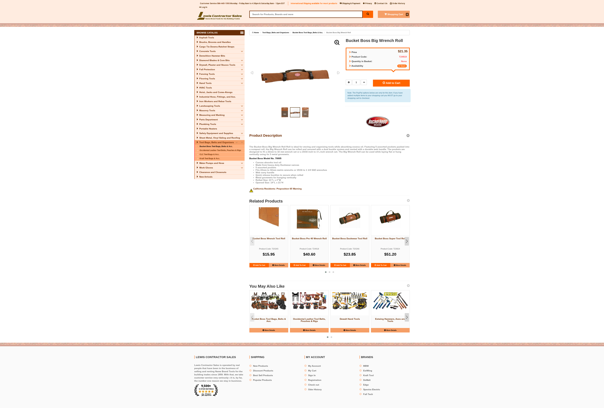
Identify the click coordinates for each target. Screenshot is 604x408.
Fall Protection (207, 69)
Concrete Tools (207, 51)
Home (256, 32)
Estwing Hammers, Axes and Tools (390, 320)
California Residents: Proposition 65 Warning (277, 188)
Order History (398, 3)
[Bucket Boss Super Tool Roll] (390, 217)
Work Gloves (206, 167)
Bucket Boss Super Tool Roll (390, 238)
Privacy (368, 3)
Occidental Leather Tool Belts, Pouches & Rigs (220, 150)
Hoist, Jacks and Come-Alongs (215, 92)
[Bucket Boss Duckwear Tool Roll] (349, 217)
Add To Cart (260, 265)
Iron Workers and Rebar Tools (215, 101)
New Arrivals (206, 176)
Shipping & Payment (351, 3)
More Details (279, 265)
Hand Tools (205, 83)
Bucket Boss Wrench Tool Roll (268, 238)
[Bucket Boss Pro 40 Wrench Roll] (309, 219)
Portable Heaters (208, 128)
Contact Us (381, 3)
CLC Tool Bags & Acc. (209, 154)
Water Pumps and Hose (211, 163)
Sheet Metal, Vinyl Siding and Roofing (219, 138)
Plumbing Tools (207, 124)
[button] (336, 42)
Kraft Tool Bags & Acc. (210, 158)
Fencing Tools (207, 74)
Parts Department (208, 119)
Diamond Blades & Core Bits (214, 60)
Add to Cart (392, 83)
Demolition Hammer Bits (212, 56)
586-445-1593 (223, 3)
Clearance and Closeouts (212, 172)
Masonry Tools (207, 110)
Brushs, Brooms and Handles (215, 42)
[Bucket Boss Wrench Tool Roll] (268, 217)
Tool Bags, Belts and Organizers (216, 142)
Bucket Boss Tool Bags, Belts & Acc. (216, 146)
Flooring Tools (207, 78)
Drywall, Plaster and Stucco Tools (217, 65)
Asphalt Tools (206, 37)
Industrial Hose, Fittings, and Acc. (217, 97)
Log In (204, 7)
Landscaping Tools (209, 106)
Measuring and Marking (212, 115)
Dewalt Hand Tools (350, 319)
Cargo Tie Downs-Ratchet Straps (216, 46)
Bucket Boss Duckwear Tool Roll (349, 238)
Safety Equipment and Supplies (216, 133)
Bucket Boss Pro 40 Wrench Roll (309, 238)
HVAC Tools (205, 87)
